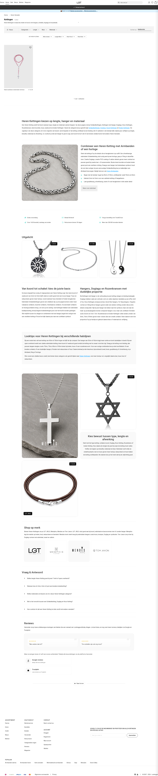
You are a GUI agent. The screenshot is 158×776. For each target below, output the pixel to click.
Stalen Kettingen (85, 356)
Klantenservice (28, 723)
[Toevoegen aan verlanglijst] (30, 47)
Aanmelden (132, 735)
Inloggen (46, 733)
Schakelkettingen (94, 128)
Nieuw (16, 2)
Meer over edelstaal (89, 188)
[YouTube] (137, 774)
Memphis (83, 762)
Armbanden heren (25, 762)
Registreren (47, 737)
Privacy (54, 774)
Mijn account (47, 740)
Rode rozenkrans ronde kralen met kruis (14, 89)
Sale (11, 2)
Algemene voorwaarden (42, 774)
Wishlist (46, 748)
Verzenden (27, 735)
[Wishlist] (152, 2)
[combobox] (130, 2)
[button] (79, 578)
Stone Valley (93, 762)
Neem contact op (49, 723)
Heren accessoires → (90, 11)
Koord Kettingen (111, 128)
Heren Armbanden (112, 171)
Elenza (69, 762)
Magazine (28, 2)
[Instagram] (135, 774)
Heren (7, 2)
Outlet (7, 731)
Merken (21, 2)
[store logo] (79, 2)
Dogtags (103, 128)
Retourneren (28, 738)
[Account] (149, 2)
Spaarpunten (47, 744)
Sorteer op (133, 29)
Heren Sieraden (15, 15)
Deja (75, 762)
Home (6, 15)
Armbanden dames (10, 762)
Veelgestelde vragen (30, 742)
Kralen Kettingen (124, 128)
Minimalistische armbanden (55, 762)
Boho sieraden (39, 762)
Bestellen (27, 727)
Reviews (26, 746)
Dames (2, 2)
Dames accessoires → (77, 11)
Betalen (26, 731)
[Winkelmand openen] (156, 2)
